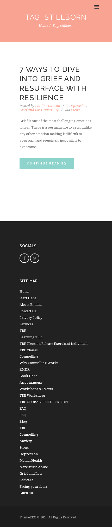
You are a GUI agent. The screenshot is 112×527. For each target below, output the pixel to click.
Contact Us (28, 311)
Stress (24, 447)
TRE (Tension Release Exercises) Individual (54, 344)
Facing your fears (33, 486)
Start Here (28, 298)
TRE (23, 331)
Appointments (31, 382)
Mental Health (31, 460)
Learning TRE (31, 337)
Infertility (51, 110)
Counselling (29, 356)
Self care (26, 480)
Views (72, 110)
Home (43, 26)
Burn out (27, 493)
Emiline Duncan (47, 106)
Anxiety (26, 441)
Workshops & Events (36, 389)
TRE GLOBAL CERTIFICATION (44, 402)
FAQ (23, 415)
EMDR (24, 369)
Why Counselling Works (39, 363)
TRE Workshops (32, 395)
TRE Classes (29, 350)
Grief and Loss (31, 110)
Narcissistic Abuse (34, 467)
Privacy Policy (31, 318)
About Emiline (31, 305)
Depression (77, 106)
